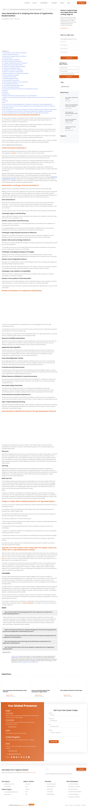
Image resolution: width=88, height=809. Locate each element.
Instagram (24, 662)
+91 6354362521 (7, 786)
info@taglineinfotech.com (14, 754)
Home (4, 9)
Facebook (30, 662)
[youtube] (29, 757)
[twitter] (19, 757)
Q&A (26, 794)
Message (50, 730)
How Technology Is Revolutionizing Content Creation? (15, 691)
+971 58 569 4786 (12, 751)
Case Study (27, 2)
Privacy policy (78, 805)
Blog (26, 786)
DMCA (30, 804)
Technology (54, 2)
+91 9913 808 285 (11, 727)
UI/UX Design (50, 791)
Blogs (68, 2)
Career (66, 805)
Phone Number (51, 718)
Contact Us (64, 28)
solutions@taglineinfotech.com (11, 792)
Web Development (51, 786)
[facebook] (11, 757)
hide (8, 51)
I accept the (67, 73)
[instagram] (14, 757)
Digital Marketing (50, 794)
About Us (71, 805)
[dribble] (26, 757)
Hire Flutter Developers (73, 794)
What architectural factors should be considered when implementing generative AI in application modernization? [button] (29, 636)
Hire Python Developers (73, 784)
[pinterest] (21, 757)
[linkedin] (16, 757)
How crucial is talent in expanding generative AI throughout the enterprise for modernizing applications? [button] (27, 613)
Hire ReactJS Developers (73, 796)
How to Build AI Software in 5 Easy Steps (71, 690)
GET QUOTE (81, 3)
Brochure (27, 789)
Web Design (50, 789)
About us (35, 2)
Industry (62, 2)
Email (50, 724)
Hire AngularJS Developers (74, 786)
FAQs (26, 791)
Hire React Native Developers (74, 791)
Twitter (36, 662)
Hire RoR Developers (72, 789)
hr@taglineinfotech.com (9, 784)
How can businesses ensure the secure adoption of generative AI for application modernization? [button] (28, 648)
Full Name (50, 713)
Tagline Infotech (15, 656)
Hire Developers (44, 2)
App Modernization (6, 652)
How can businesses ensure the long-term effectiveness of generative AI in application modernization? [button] (27, 642)
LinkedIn (20, 662)
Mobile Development (51, 784)
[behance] (24, 757)
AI (7, 9)
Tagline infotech (7, 794)
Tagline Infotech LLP (23, 805)
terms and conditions (70, 73)
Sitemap (84, 805)
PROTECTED (31, 806)
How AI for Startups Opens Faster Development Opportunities (41, 691)
